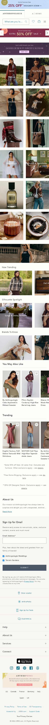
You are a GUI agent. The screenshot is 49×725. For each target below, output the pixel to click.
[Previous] (2, 33)
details (40, 468)
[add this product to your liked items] (17, 374)
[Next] (46, 33)
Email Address (9, 536)
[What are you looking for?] (26, 22)
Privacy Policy (29, 581)
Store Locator (26, 593)
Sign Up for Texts (26, 610)
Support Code (34, 711)
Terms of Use (22, 707)
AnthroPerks (26, 602)
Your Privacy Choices (24, 716)
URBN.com (22, 711)
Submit (24, 568)
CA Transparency (35, 707)
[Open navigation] (45, 22)
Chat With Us (26, 619)
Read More (7, 512)
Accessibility (11, 711)
